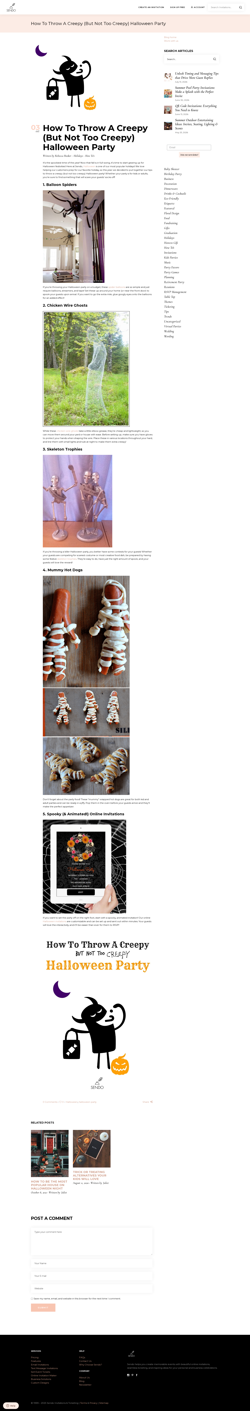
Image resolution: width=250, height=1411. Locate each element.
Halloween (89, 166)
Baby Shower (171, 169)
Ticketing (169, 306)
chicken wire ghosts (67, 431)
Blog (81, 1381)
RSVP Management (175, 291)
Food (167, 218)
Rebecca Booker (63, 156)
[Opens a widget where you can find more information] (11, 1406)
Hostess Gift (171, 242)
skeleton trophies (67, 559)
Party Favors (171, 267)
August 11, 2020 (81, 1183)
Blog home (170, 37)
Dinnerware (171, 188)
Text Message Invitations (44, 1368)
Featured (169, 208)
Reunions (169, 287)
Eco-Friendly (171, 198)
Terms (83, 1403)
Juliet (64, 1192)
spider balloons (116, 287)
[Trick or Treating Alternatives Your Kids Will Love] (92, 1149)
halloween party (87, 1102)
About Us (84, 1377)
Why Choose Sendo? (90, 1364)
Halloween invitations (54, 921)
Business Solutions (41, 1379)
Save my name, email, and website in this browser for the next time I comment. (77, 1298)
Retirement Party (174, 282)
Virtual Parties (172, 326)
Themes (168, 301)
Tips (166, 311)
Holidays (78, 156)
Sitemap (104, 1403)
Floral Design (171, 213)
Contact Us (85, 1361)
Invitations (170, 252)
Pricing (34, 1357)
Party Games (171, 272)
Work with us (171, 40)
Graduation (170, 232)
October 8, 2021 (39, 1192)
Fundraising (171, 223)
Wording (169, 336)
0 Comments (50, 1102)
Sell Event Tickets (40, 1372)
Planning (169, 277)
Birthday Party (173, 173)
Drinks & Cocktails (175, 193)
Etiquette (169, 203)
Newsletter (85, 1384)
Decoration (170, 183)
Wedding (169, 331)
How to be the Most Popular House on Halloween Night (49, 1185)
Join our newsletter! (189, 154)
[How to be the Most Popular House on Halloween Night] (50, 1153)
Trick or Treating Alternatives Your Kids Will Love (89, 1175)
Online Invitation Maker (44, 1375)
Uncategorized (172, 321)
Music (167, 262)
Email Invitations (40, 1364)
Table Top (169, 296)
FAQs (82, 1357)
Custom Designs (40, 1382)
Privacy (94, 1403)
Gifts (167, 228)
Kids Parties (171, 257)
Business (169, 178)
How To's (89, 156)
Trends (168, 316)
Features (36, 1361)
